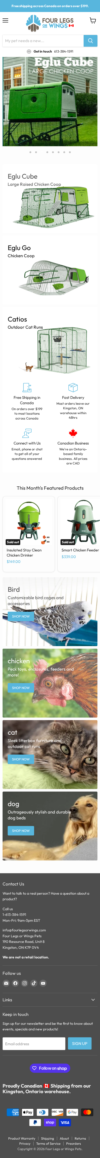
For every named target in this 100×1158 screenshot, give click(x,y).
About (64, 1138)
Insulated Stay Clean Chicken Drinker (24, 553)
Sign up (79, 1043)
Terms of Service (48, 1143)
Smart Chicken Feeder (80, 550)
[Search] (90, 41)
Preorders (73, 1143)
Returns (80, 1138)
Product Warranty (21, 1138)
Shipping (47, 1138)
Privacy (25, 1143)
